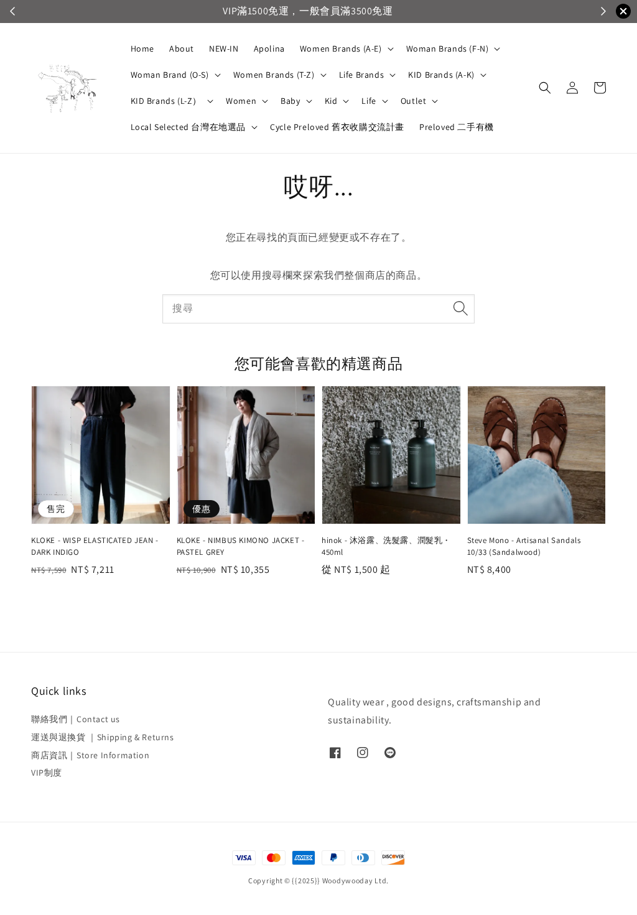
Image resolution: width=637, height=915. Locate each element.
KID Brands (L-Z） (166, 100)
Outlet (414, 100)
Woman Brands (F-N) (447, 48)
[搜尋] (460, 308)
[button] (545, 87)
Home (142, 48)
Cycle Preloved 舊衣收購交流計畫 (337, 126)
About (181, 48)
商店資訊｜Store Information (90, 755)
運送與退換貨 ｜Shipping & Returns (102, 737)
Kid (331, 100)
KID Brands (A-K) (441, 74)
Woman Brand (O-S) (170, 74)
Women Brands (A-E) (341, 48)
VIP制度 (46, 772)
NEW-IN (224, 48)
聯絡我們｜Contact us (75, 719)
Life (368, 100)
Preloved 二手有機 (456, 126)
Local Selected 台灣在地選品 (188, 126)
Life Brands (361, 74)
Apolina (269, 48)
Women (241, 100)
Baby (290, 100)
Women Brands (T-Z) (274, 74)
